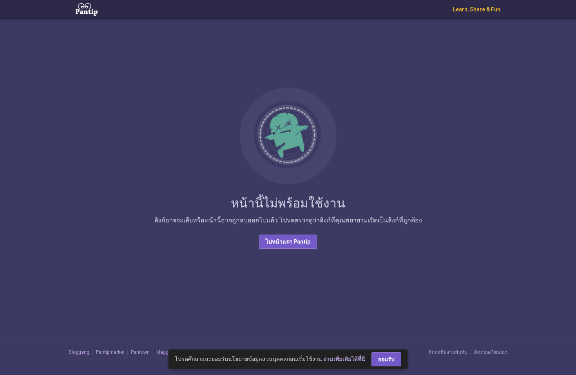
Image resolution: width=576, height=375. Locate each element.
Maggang (166, 352)
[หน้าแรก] (87, 9)
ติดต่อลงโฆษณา (490, 352)
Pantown (140, 352)
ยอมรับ (386, 359)
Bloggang (79, 352)
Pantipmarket (110, 352)
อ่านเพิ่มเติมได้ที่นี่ (344, 359)
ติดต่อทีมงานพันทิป (447, 352)
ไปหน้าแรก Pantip (288, 241)
